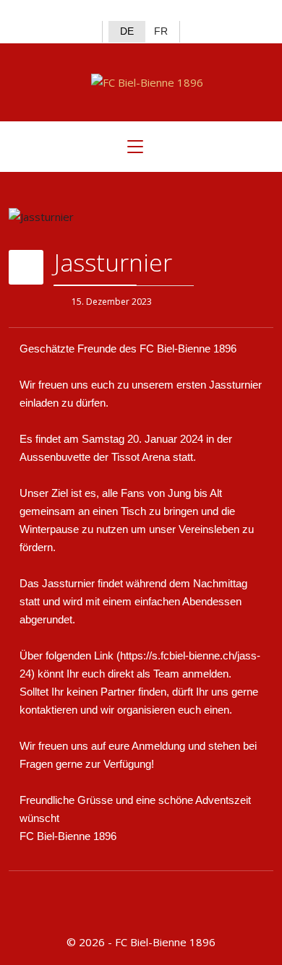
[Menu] (135, 146)
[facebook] (106, 11)
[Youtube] (177, 11)
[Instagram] (153, 11)
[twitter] (129, 11)
